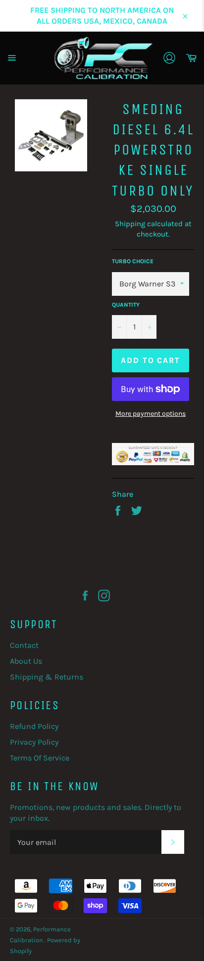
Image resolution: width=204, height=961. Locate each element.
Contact (24, 645)
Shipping (130, 223)
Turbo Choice (132, 261)
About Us (26, 661)
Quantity (126, 304)
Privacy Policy (34, 742)
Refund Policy (34, 726)
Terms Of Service (39, 757)
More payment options (150, 413)
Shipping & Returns (46, 676)
